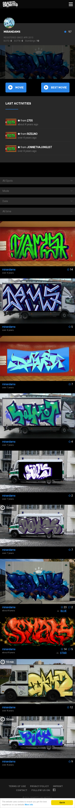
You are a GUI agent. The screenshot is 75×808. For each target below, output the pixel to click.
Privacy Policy (39, 786)
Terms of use (17, 786)
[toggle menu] (71, 4)
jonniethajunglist (39, 147)
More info (29, 804)
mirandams (12, 31)
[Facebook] (54, 790)
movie (19, 87)
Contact (21, 790)
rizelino (32, 133)
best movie (59, 87)
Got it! (62, 802)
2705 (30, 120)
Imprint (58, 786)
